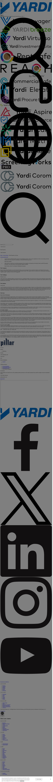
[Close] (50, 779)
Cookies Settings (38, 779)
